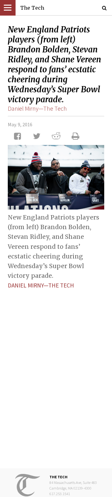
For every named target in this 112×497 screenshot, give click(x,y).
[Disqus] (56, 374)
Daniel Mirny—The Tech (37, 108)
